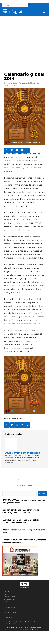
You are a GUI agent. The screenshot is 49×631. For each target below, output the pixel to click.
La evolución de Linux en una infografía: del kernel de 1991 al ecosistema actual (21, 521)
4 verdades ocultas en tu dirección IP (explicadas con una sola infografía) (24, 541)
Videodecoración (9, 607)
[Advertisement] (24, 42)
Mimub (6, 615)
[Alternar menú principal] (44, 11)
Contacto (22, 621)
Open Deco (7, 594)
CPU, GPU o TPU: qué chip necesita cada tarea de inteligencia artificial (24, 501)
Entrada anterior (24, 480)
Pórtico (6, 602)
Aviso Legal (29, 621)
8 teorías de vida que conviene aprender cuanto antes (23, 531)
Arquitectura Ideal (9, 599)
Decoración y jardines (10, 612)
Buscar (42, 494)
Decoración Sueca (9, 596)
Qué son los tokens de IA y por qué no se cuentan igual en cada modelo (20, 511)
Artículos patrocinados (11, 621)
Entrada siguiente (24, 486)
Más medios (8, 617)
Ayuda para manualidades (12, 610)
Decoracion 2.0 (8, 591)
